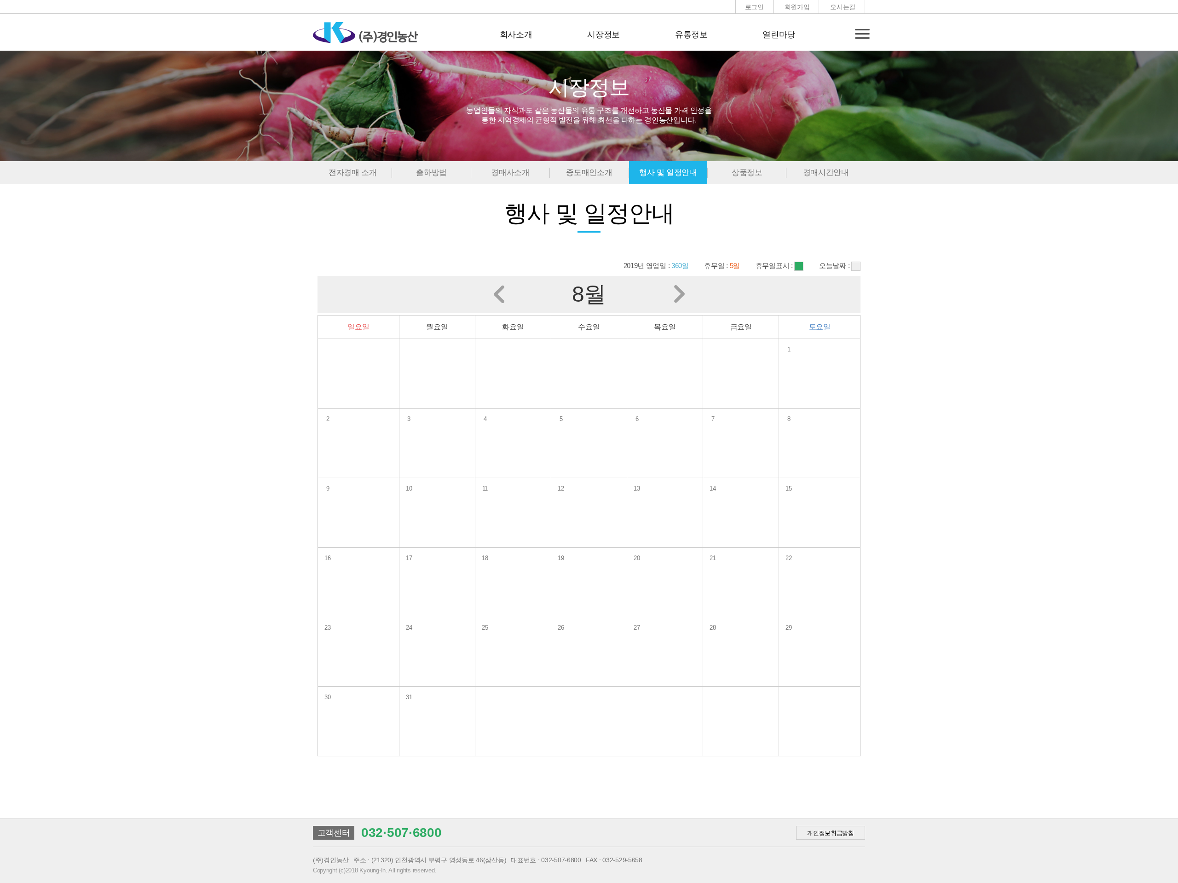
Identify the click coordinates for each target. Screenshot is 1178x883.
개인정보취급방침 (830, 833)
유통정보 (691, 34)
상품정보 (747, 172)
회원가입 (797, 7)
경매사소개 (510, 172)
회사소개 (516, 34)
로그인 (754, 7)
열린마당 (778, 34)
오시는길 (842, 7)
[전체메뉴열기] (862, 33)
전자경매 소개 (353, 172)
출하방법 (431, 172)
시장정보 (603, 34)
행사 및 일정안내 (668, 172)
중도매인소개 (589, 172)
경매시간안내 (826, 172)
